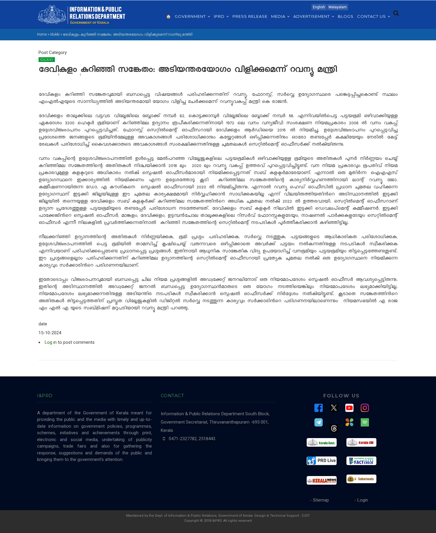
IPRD (220, 16)
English (319, 7)
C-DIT (306, 516)
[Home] (81, 14)
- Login (361, 500)
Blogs (346, 16)
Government (191, 16)
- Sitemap (319, 500)
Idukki (55, 34)
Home (42, 34)
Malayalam (338, 7)
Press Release (250, 16)
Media (279, 16)
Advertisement (312, 16)
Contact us (372, 16)
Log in (51, 342)
